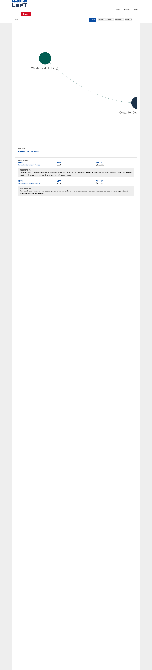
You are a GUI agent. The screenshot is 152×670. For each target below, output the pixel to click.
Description (25, 170)
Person (100, 20)
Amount (99, 163)
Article (127, 20)
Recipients (23, 160)
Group (20, 163)
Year (59, 163)
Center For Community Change (29, 165)
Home (118, 9)
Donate (25, 14)
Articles (127, 9)
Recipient (118, 20)
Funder (109, 20)
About (136, 9)
